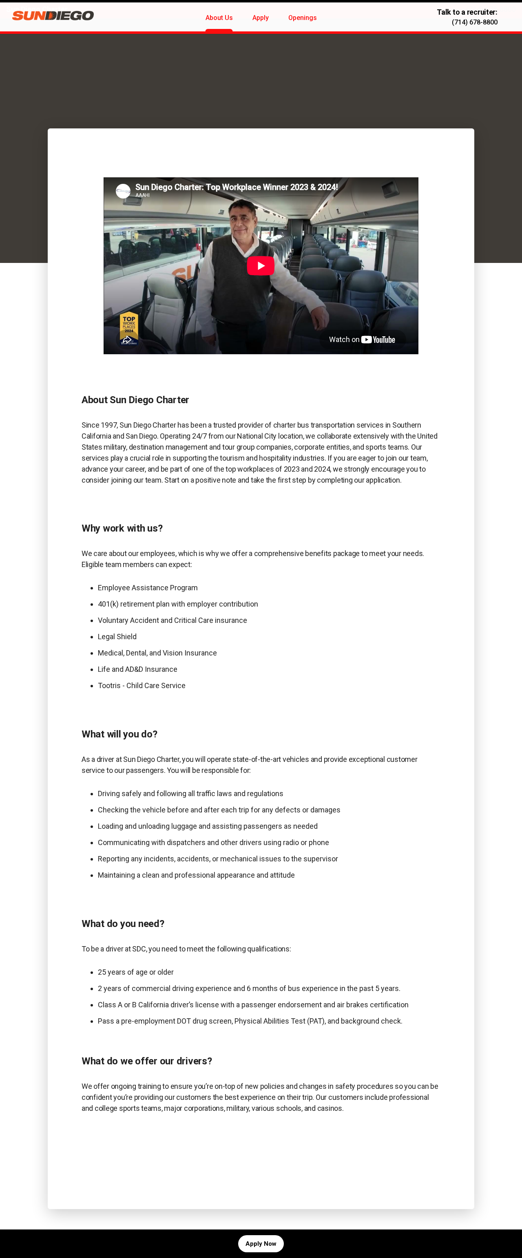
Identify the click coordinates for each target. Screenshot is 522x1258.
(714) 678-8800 (475, 22)
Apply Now (261, 1243)
